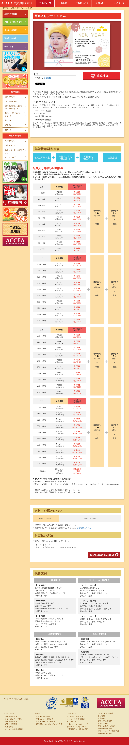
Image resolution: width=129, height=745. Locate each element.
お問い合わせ (103, 723)
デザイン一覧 (45, 3)
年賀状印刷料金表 (43, 717)
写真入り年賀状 (10, 38)
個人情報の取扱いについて (108, 734)
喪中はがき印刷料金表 (45, 719)
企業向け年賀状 (10, 14)
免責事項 (101, 718)
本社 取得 (69, 706)
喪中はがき (8, 47)
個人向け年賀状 (10, 30)
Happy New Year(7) (12, 101)
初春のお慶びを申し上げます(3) (14, 114)
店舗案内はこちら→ (85, 528)
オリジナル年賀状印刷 (14, 729)
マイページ (119, 3)
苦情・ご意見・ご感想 (107, 726)
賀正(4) (8, 120)
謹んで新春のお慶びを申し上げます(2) (14, 107)
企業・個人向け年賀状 (13, 22)
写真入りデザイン (18, 8)
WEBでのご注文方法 (75, 717)
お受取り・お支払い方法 (76, 727)
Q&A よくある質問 (105, 713)
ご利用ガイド (82, 3)
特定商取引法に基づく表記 (77, 729)
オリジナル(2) (10, 157)
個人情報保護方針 (105, 728)
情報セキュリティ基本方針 (108, 731)
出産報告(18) (10, 145)
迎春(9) (8, 125)
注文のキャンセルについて (77, 724)
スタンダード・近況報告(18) (14, 151)
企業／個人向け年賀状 (14, 719)
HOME (5, 8)
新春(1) (8, 130)
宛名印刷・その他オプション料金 (49, 724)
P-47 (30, 8)
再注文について (73, 722)
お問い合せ (101, 3)
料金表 (64, 3)
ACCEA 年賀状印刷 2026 (16, 699)
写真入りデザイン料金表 (45, 722)
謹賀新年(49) (10, 97)
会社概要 (101, 716)
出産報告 (47, 78)
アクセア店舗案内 (105, 721)
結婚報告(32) (10, 141)
